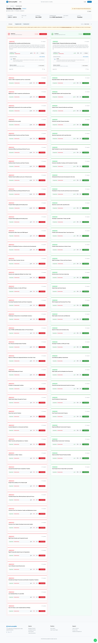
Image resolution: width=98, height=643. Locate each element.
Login (85, 1)
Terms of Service (75, 628)
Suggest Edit (11, 69)
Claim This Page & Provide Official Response (82, 8)
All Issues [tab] (10, 24)
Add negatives (43, 34)
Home (7, 6)
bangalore (12, 6)
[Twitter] (6, 632)
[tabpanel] (49, 324)
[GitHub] (11, 632)
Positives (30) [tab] (26, 24)
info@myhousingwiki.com (66, 27)
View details (42, 96)
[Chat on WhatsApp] (95, 640)
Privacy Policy (75, 629)
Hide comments (42, 56)
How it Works (52, 628)
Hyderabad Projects (32, 629)
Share (90, 11)
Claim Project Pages (54, 629)
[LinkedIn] (9, 632)
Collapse (42, 53)
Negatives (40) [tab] (18, 24)
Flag (44, 69)
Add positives (87, 34)
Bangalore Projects (31, 628)
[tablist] (18, 24)
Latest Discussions (32, 633)
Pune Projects (31, 631)
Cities (20, 1)
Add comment (41, 65)
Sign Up (89, 1)
